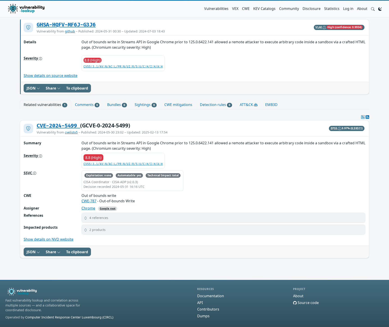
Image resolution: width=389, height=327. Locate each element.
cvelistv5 (71, 132)
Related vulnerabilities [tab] (45, 104)
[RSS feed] (367, 117)
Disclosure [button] (312, 8)
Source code (308, 302)
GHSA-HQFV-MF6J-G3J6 (66, 25)
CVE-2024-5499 (58, 126)
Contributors (208, 309)
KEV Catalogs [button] (264, 8)
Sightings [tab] (145, 104)
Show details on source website (50, 75)
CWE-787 (88, 200)
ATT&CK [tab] (247, 104)
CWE (246, 8)
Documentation (210, 295)
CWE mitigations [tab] (178, 104)
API (200, 302)
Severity (31, 58)
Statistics (331, 8)
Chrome (88, 208)
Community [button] (289, 8)
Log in (348, 8)
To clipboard (77, 88)
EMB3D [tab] (271, 104)
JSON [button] (31, 88)
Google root (107, 208)
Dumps (203, 315)
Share (51, 88)
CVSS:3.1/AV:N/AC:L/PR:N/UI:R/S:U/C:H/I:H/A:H (123, 66)
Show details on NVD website (48, 239)
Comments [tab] (86, 104)
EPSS (334, 128)
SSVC (28, 172)
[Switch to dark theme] (380, 8)
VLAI (319, 27)
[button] (372, 8)
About (362, 8)
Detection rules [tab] (215, 104)
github (70, 31)
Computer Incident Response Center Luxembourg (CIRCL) (69, 317)
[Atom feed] (363, 117)
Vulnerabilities (216, 8)
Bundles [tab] (116, 104)
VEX (235, 8)
